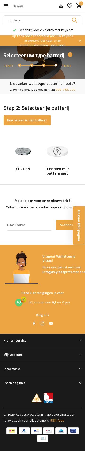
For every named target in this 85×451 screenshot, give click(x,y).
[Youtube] (51, 324)
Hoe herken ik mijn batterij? (27, 120)
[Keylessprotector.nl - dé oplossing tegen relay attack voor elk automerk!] (25, 6)
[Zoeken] (75, 20)
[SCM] (36, 398)
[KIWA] (48, 398)
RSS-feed (57, 420)
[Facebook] (34, 324)
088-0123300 (65, 89)
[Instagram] (42, 324)
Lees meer (57, 45)
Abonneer (67, 225)
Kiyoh (66, 302)
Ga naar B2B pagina (79, 225)
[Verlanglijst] (69, 6)
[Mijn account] (61, 5)
